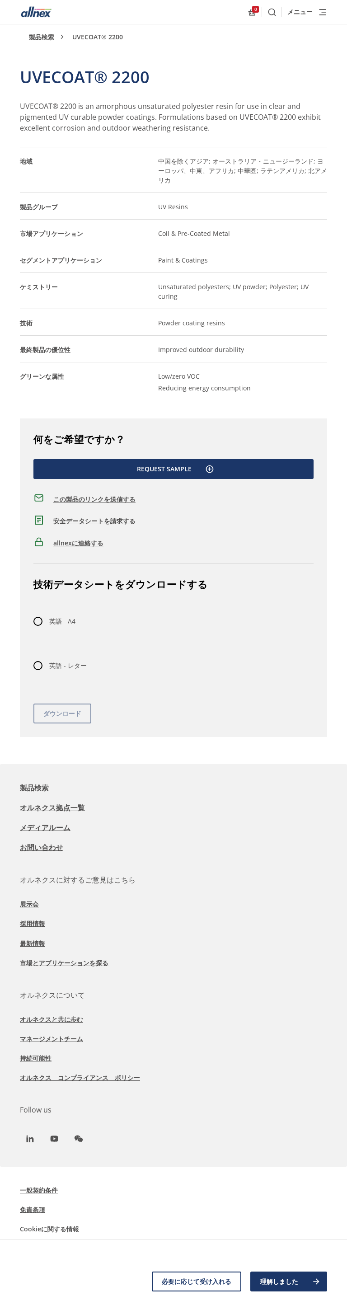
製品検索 (41, 37)
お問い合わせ (41, 847)
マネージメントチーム (51, 1038)
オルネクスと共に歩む (51, 1019)
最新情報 (32, 943)
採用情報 (32, 923)
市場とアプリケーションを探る (64, 962)
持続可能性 (36, 1058)
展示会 (29, 904)
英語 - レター (68, 665)
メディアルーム (45, 827)
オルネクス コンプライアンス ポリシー (80, 1077)
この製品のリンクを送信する (94, 499)
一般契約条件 (39, 1190)
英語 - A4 (62, 621)
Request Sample (164, 469)
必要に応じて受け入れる (196, 1281)
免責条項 (32, 1209)
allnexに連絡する (78, 543)
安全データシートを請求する (94, 520)
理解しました (279, 1281)
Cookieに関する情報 (49, 1229)
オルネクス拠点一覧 (52, 807)
